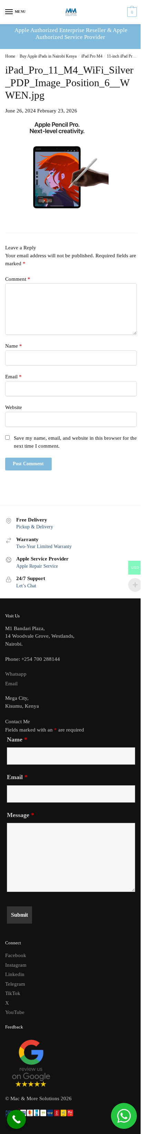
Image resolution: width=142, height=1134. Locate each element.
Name (13, 346)
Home (10, 56)
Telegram (15, 984)
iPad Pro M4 (91, 56)
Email (13, 376)
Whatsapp (16, 674)
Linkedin (14, 974)
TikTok (12, 993)
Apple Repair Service (37, 566)
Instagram (16, 965)
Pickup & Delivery (34, 526)
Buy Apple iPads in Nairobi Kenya (48, 56)
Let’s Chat (26, 585)
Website (13, 407)
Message (20, 815)
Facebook (15, 955)
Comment (17, 279)
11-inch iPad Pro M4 (124, 56)
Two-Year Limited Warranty (44, 546)
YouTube (14, 1012)
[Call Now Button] (16, 1119)
